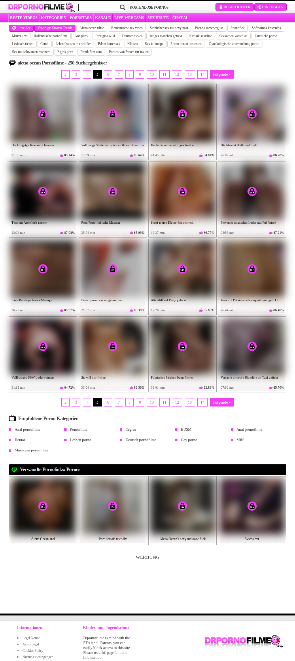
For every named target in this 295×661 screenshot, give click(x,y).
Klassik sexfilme (200, 36)
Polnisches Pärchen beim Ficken (172, 377)
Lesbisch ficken (22, 44)
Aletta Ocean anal (43, 539)
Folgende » (222, 74)
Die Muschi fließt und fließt (239, 145)
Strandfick (237, 28)
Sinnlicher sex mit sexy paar (169, 28)
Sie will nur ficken (93, 377)
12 (177, 74)
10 (152, 74)
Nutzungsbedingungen (37, 657)
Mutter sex (19, 36)
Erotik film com (91, 52)
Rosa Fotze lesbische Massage (100, 222)
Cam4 (44, 44)
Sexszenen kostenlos (233, 36)
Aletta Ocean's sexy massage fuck (183, 539)
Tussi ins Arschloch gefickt (29, 222)
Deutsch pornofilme (141, 440)
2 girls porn (65, 52)
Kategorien (53, 18)
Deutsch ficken (132, 36)
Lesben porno (80, 440)
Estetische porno (266, 36)
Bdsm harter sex (109, 44)
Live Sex (24, 28)
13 (190, 74)
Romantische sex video (127, 28)
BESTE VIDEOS (23, 18)
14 (203, 74)
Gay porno (189, 440)
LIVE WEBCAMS (129, 18)
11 (164, 74)
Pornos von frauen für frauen (129, 52)
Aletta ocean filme (92, 28)
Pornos (73, 469)
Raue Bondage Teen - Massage (32, 300)
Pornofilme (78, 429)
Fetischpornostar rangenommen (102, 300)
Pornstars (81, 18)
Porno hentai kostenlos (186, 44)
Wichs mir (252, 539)
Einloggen (272, 7)
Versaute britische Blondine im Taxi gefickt (249, 377)
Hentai (20, 440)
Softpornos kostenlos (266, 28)
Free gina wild (105, 36)
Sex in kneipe (154, 44)
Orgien (131, 429)
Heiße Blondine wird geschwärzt (172, 145)
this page (107, 653)
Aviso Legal (30, 644)
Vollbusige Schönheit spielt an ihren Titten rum (112, 145)
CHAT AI (179, 18)
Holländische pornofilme (50, 36)
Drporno (36, 7)
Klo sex (132, 44)
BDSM (186, 429)
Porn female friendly (113, 539)
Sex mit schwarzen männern (31, 52)
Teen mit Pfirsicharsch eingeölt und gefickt (249, 300)
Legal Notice (31, 638)
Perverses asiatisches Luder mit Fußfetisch (248, 222)
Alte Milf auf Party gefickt (168, 300)
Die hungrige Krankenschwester (33, 145)
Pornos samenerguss (209, 28)
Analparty (81, 36)
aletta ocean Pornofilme (41, 63)
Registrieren (237, 7)
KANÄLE (103, 18)
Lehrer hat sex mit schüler (73, 44)
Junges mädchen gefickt (166, 36)
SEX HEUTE (158, 18)
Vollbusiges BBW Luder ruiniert (33, 377)
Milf (240, 440)
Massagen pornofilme (31, 450)
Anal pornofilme (27, 429)
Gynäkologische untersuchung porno (234, 44)
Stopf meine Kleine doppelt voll (172, 222)
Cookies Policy (32, 651)
